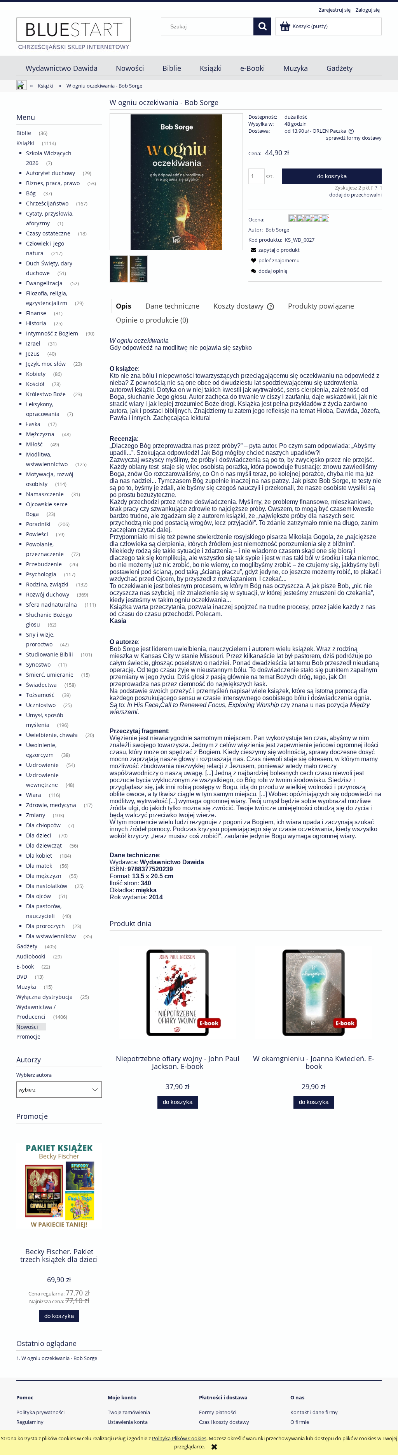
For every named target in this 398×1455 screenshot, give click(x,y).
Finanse (36, 313)
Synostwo (38, 664)
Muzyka (26, 986)
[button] (274, 249)
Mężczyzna (40, 434)
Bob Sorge (277, 229)
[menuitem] (61, 68)
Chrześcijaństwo (47, 203)
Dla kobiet (39, 855)
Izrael (33, 343)
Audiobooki (30, 956)
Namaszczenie (45, 494)
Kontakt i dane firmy (314, 1412)
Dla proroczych (45, 926)
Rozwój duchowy (47, 594)
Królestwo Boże (46, 394)
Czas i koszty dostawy (224, 1421)
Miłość (34, 444)
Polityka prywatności (40, 1412)
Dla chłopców (43, 825)
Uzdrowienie (42, 765)
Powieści (37, 534)
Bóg (31, 193)
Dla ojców (38, 896)
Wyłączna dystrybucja (44, 996)
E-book (25, 966)
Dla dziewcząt (44, 845)
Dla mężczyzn (43, 875)
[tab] (124, 306)
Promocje (28, 1036)
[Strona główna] (73, 33)
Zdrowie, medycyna (51, 805)
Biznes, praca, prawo (53, 183)
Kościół (35, 384)
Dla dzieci (38, 835)
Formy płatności (217, 1412)
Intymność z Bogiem (52, 333)
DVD (21, 976)
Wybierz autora (34, 1075)
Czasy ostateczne (48, 233)
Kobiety (35, 373)
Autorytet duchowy (50, 173)
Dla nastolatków (46, 886)
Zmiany (35, 815)
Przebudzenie (44, 564)
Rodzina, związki (47, 584)
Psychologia (41, 574)
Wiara (33, 795)
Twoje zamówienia (129, 1412)
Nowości (27, 1026)
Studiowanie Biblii (49, 654)
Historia (36, 323)
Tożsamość (40, 695)
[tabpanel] (246, 625)
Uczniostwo (41, 705)
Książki (25, 143)
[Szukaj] (262, 26)
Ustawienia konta (128, 1421)
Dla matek (39, 865)
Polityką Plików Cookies (179, 1438)
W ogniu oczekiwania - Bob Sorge (59, 1358)
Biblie (23, 133)
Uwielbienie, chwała (52, 735)
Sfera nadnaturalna (51, 604)
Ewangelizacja (44, 283)
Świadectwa (41, 684)
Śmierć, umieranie (49, 674)
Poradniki (38, 524)
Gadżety (26, 946)
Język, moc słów (46, 363)
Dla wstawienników (51, 936)
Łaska (33, 424)
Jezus (33, 353)
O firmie (299, 1421)
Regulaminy (30, 1421)
